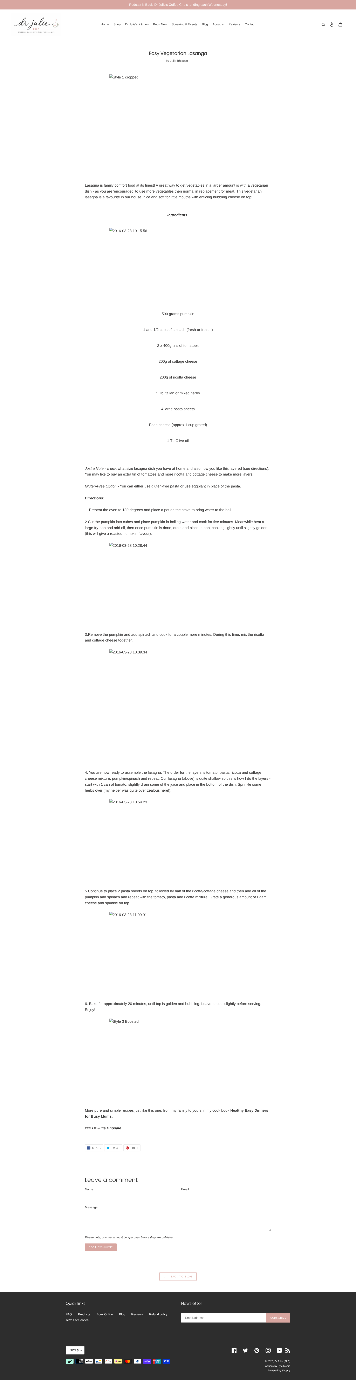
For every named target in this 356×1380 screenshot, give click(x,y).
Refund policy (158, 1314)
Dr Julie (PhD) (282, 1361)
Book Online (104, 1314)
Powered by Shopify (279, 1370)
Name (89, 1189)
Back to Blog (181, 1276)
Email (185, 1189)
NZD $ (74, 1350)
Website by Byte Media (277, 1366)
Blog (122, 1314)
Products (84, 1314)
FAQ (69, 1314)
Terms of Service (77, 1320)
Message (91, 1207)
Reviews (137, 1314)
